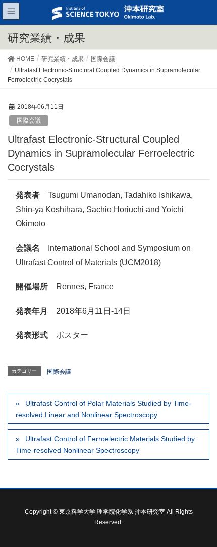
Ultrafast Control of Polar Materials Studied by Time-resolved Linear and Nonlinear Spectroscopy (103, 409)
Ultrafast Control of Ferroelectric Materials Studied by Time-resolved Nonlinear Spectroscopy (105, 444)
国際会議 (29, 120)
